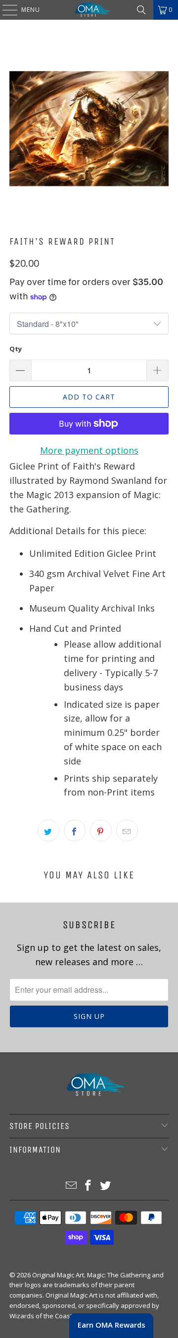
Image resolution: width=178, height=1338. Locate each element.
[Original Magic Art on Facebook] (88, 1186)
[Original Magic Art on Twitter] (105, 1186)
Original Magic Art (58, 1274)
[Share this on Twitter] (48, 830)
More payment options (89, 450)
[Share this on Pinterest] (101, 830)
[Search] (141, 10)
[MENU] (5, 10)
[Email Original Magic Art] (71, 1186)
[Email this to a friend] (127, 830)
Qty (15, 348)
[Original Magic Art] (89, 10)
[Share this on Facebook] (75, 830)
